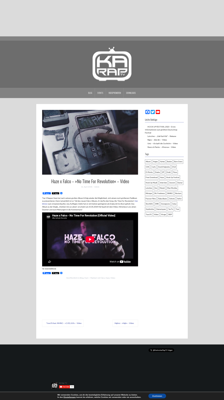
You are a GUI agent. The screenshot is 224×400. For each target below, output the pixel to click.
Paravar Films (151, 199)
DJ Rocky (149, 172)
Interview (163, 183)
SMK (157, 204)
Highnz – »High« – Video (124, 323)
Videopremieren (114, 92)
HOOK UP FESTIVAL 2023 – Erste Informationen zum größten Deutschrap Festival (161, 130)
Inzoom (172, 183)
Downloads (131, 92)
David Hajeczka (164, 167)
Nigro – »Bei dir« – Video (157, 140)
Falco (103, 278)
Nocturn (178, 193)
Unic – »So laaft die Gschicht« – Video (163, 143)
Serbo (179, 199)
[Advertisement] (78, 18)
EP (163, 172)
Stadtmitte (150, 209)
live (156, 188)
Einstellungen (70, 397)
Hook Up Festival (172, 177)
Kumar (180, 183)
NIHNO (170, 193)
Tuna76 (149, 214)
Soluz (174, 204)
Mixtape (149, 193)
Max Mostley (172, 188)
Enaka (157, 172)
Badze (169, 161)
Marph (162, 188)
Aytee (162, 161)
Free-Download (152, 177)
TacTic (170, 209)
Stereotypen (161, 209)
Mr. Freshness (160, 193)
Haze (108, 278)
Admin (96, 187)
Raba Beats (162, 199)
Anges (155, 161)
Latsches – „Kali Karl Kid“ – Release (162, 136)
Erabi (169, 172)
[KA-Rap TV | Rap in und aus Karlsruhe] (112, 64)
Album (148, 161)
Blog (90, 92)
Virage (163, 214)
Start (86, 278)
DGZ (174, 167)
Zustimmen (157, 396)
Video (112, 278)
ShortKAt (149, 204)
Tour (177, 209)
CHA (147, 167)
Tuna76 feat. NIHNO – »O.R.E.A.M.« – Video (64, 323)
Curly (154, 167)
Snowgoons (165, 204)
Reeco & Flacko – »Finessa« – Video (162, 147)
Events (100, 92)
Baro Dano (178, 161)
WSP (170, 214)
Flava (175, 172)
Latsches (149, 188)
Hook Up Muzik (151, 183)
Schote (172, 199)
